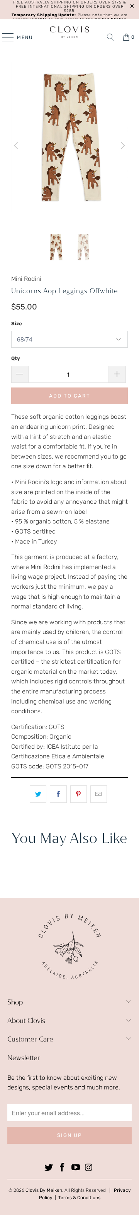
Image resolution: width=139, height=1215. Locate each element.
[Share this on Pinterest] (78, 794)
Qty (15, 358)
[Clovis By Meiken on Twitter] (49, 1168)
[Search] (110, 37)
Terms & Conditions (79, 1197)
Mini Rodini (26, 278)
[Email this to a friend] (98, 794)
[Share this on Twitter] (38, 794)
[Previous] (17, 145)
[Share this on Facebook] (58, 794)
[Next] (122, 145)
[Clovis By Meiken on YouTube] (76, 1168)
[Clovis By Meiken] (69, 32)
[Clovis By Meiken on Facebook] (62, 1168)
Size (16, 323)
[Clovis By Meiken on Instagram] (89, 1168)
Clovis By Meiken (43, 1190)
